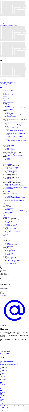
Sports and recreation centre (13, 231)
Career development (11, 224)
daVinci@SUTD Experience (13, 184)
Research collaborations (12, 194)
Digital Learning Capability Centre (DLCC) (17, 187)
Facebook (2, 384)
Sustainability (9, 246)
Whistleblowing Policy (12, 406)
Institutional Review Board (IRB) (14, 155)
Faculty (5, 93)
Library (8, 112)
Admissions (6, 205)
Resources (5, 96)
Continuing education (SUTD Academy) (16, 107)
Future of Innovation (11, 170)
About (4, 239)
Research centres (10, 149)
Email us (2, 373)
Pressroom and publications (13, 260)
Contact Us (3, 406)
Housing (8, 230)
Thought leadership (11, 257)
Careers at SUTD (10, 261)
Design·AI (9, 241)
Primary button (4, 25)
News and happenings (12, 259)
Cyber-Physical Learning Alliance (15, 115)
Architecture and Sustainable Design (15, 122)
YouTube (2, 392)
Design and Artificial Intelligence (14, 125)
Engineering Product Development (15, 127)
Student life (9, 221)
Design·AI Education (8, 102)
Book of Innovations (11, 175)
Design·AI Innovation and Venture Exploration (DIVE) (15, 168)
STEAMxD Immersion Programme (15, 185)
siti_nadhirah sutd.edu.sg (3, 310)
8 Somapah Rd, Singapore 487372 (9, 364)
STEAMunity (9, 178)
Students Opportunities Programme (15, 220)
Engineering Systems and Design (14, 130)
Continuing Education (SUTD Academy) (16, 211)
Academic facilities (11, 228)
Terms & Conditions (23, 406)
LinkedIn (2, 395)
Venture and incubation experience (15, 200)
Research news (10, 148)
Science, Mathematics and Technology (16, 140)
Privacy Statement (4, 407)
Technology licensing (11, 196)
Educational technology (12, 171)
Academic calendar (8, 90)
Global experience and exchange (14, 222)
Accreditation (9, 113)
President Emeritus (11, 251)
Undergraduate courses (12, 116)
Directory (2, 376)
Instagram (2, 403)
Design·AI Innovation (8, 164)
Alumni (5, 91)
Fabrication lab (10, 173)
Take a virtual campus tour (6, 361)
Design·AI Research (8, 145)
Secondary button (12, 25)
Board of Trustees (10, 250)
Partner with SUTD (8, 94)
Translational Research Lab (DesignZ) (16, 197)
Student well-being (11, 225)
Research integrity (11, 154)
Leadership (9, 249)
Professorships (10, 253)
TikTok (2, 399)
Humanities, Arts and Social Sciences (15, 133)
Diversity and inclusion (12, 244)
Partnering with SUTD (12, 263)
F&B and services (11, 232)
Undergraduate (10, 105)
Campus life (6, 217)
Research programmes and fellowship (16, 151)
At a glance (9, 243)
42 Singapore (9, 109)
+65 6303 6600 (4, 370)
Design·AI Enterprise (8, 192)
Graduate (8, 106)
